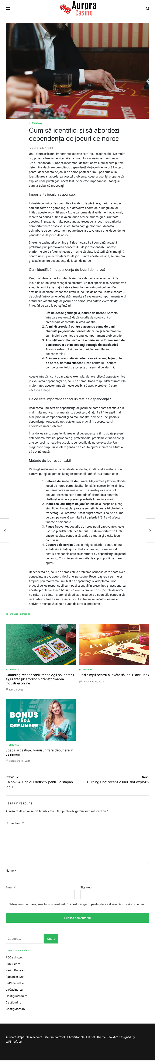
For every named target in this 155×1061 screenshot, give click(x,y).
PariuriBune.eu (15, 970)
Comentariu (15, 823)
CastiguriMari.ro (16, 996)
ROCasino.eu (14, 957)
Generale (37, 123)
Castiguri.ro (13, 1002)
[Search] (147, 8)
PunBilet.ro (13, 964)
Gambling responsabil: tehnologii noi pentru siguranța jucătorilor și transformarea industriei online (40, 679)
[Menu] (8, 8)
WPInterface (14, 1041)
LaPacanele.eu (15, 983)
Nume (11, 870)
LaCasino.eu (14, 989)
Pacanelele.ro (15, 976)
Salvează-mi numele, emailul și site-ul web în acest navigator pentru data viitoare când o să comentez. (77, 904)
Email (11, 887)
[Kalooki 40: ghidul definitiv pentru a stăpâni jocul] (4, 530)
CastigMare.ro (15, 1009)
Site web (85, 887)
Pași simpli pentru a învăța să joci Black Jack (114, 675)
